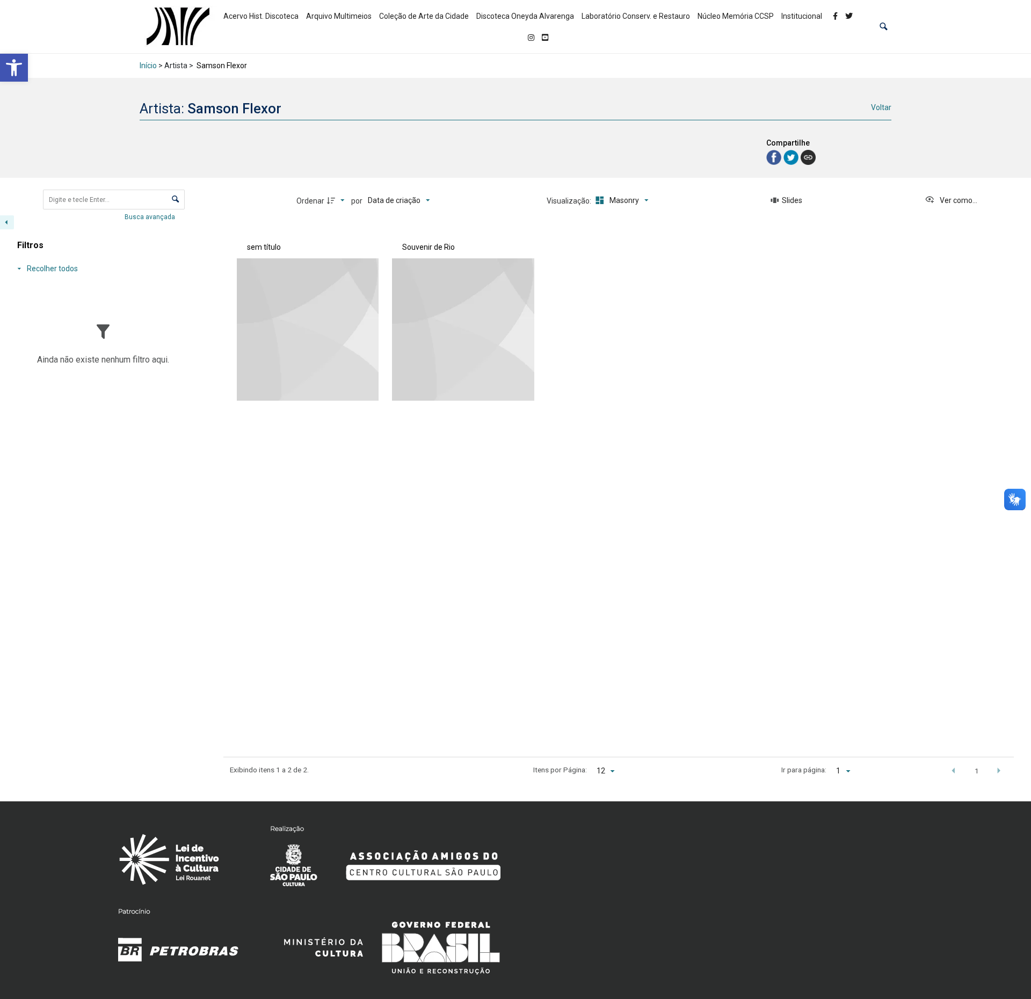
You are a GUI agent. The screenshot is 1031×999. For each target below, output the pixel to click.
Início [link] (148, 65)
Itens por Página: (560, 769)
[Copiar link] (808, 157)
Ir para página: (803, 769)
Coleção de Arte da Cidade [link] (424, 16)
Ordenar (310, 201)
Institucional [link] (801, 16)
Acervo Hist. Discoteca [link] (261, 16)
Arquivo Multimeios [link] (339, 16)
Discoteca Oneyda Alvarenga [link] (525, 16)
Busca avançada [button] (151, 217)
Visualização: (570, 201)
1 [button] (977, 770)
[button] (883, 26)
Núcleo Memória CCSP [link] (736, 16)
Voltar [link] (881, 107)
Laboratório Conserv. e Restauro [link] (636, 16)
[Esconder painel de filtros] (7, 222)
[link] (14, 68)
